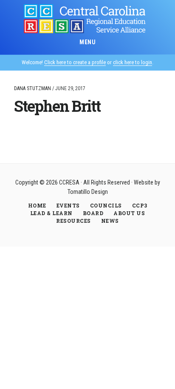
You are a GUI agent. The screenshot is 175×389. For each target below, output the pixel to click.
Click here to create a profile (75, 62)
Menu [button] (87, 42)
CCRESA (87, 19)
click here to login (132, 62)
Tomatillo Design (88, 191)
